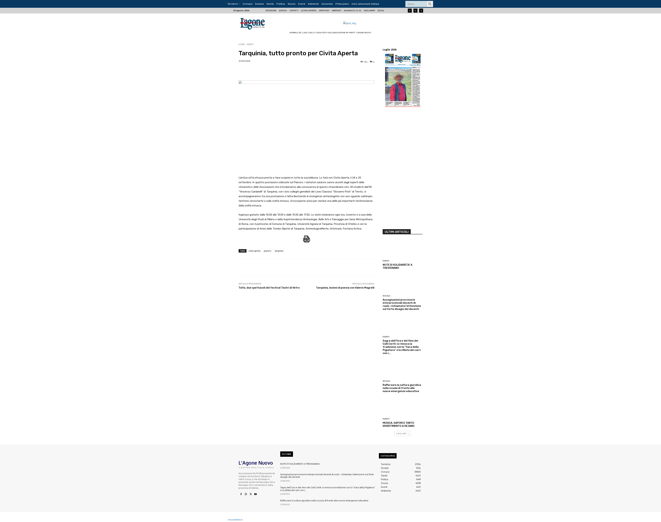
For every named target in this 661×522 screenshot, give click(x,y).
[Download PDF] (306, 241)
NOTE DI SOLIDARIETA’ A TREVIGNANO (397, 266)
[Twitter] (421, 11)
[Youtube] (255, 494)
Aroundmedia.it (235, 519)
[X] (250, 494)
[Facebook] (410, 11)
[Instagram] (415, 11)
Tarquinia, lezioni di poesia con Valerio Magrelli (345, 287)
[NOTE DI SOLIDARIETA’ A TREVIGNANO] (402, 249)
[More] (473, 71)
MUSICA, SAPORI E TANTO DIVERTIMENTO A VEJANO (399, 424)
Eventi (250, 44)
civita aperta (254, 250)
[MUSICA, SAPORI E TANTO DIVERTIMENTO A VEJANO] (402, 407)
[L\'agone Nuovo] (254, 23)
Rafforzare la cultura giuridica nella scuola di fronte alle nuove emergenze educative (402, 388)
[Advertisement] (402, 169)
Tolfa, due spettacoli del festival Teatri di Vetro (269, 287)
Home (242, 44)
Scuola (386, 296)
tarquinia (279, 250)
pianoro (267, 250)
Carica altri (401, 433)
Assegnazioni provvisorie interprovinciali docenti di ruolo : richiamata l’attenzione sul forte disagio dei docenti (402, 304)
